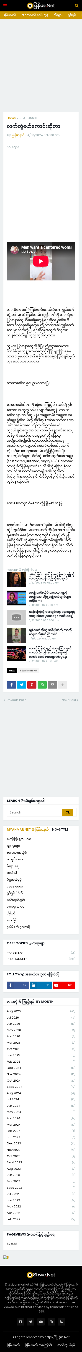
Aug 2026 (41, 1011)
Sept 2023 (41, 1162)
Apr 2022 (41, 1213)
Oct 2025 (41, 1049)
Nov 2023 (41, 1150)
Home (11, 118)
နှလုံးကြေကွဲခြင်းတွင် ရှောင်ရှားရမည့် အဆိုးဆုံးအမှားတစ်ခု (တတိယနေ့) (52, 614)
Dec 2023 (41, 1143)
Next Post (69, 700)
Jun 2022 (41, 1200)
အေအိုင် (12, 920)
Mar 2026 (41, 1042)
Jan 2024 (41, 1137)
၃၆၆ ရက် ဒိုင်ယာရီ (18, 927)
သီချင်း (58, 15)
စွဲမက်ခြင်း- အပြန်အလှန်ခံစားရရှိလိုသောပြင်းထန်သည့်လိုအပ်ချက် (51, 576)
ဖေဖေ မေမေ (15, 886)
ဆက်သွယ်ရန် (66, 1345)
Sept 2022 (41, 1188)
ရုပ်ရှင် (72, 15)
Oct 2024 (41, 1080)
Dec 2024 (41, 1068)
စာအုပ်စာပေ (15, 859)
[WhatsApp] (42, 685)
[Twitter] (21, 685)
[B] (6, 1257)
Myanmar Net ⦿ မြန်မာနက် (28, 829)
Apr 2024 (41, 1118)
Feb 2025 (41, 1061)
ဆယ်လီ (12, 873)
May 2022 (41, 1206)
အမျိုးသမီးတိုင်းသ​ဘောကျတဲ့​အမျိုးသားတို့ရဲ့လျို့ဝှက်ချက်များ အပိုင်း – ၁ (50, 597)
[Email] (52, 685)
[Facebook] (11, 685)
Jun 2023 (41, 1175)
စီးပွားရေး (13, 866)
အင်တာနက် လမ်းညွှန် (34, 15)
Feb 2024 (41, 1131)
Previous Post (16, 700)
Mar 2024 (41, 1124)
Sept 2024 (41, 1087)
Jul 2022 (41, 1194)
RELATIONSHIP (28, 118)
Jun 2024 (41, 1106)
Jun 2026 (41, 1024)
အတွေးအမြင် (15, 906)
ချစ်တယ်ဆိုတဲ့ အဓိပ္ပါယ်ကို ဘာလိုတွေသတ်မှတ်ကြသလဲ (50, 632)
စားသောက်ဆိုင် (17, 852)
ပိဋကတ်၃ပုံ (14, 879)
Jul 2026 (41, 1017)
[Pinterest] (31, 685)
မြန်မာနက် (9, 15)
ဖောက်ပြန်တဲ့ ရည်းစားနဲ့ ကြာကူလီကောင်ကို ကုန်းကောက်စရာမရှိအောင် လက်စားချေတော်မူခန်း (50, 652)
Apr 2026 (41, 1036)
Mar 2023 (41, 1181)
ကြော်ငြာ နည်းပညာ (19, 839)
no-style (60, 829)
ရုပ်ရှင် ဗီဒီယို (15, 893)
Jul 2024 (41, 1099)
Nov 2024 (41, 1074)
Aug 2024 (41, 1093)
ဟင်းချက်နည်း (16, 900)
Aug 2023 (41, 1169)
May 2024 (41, 1112)
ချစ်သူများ (13, 846)
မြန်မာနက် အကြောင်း (38, 1345)
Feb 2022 (41, 1219)
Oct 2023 (41, 1156)
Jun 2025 (41, 1055)
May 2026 (41, 1030)
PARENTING (41, 953)
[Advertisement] (41, 65)
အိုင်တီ (11, 913)
